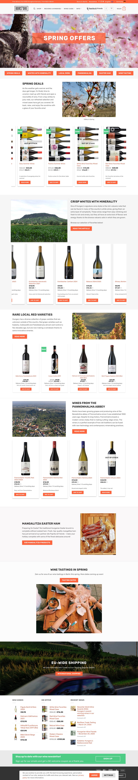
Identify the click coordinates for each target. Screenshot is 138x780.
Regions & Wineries (52, 8)
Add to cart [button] (52, 182)
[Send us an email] (103, 1)
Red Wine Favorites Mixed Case (55, 165)
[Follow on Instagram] (101, 1)
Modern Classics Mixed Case (114, 164)
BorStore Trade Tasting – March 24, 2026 (86, 723)
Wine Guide (69, 8)
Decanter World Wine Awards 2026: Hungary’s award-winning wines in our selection (85, 711)
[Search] (34, 9)
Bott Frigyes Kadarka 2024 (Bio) (112, 376)
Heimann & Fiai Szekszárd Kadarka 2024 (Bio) (83, 377)
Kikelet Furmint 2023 (85, 282)
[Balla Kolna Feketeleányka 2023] (26, 359)
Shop (39, 8)
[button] (93, 1)
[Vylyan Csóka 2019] (54, 359)
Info (78, 8)
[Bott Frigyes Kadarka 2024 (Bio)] (112, 359)
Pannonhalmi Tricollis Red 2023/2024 (24, 479)
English (108, 1)
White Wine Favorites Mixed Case (27, 165)
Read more (23, 182)
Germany (119, 1)
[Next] (121, 151)
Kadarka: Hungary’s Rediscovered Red (85, 742)
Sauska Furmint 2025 (28, 282)
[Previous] (16, 151)
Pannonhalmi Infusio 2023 (110, 478)
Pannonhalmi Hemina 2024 (82, 478)
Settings (108, 775)
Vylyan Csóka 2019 (54, 376)
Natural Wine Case (81, 164)
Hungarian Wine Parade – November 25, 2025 (86, 733)
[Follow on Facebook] (99, 1)
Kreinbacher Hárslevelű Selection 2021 (115, 283)
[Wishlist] (111, 8)
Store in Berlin (82, 1)
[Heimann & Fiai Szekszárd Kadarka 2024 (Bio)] (83, 359)
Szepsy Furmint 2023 (57, 282)
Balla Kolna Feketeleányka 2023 (26, 376)
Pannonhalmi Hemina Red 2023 (52, 479)
